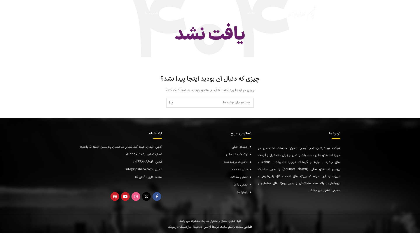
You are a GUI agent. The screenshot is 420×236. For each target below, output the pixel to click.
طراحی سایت (244, 227)
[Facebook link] (156, 196)
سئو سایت (226, 227)
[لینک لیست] (210, 147)
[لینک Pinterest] (114, 196)
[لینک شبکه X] (146, 196)
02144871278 (100, 13)
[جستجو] (124, 13)
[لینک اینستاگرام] (135, 196)
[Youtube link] (125, 196)
